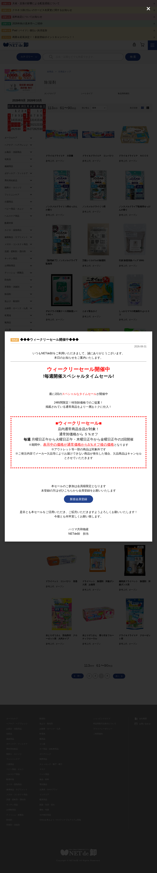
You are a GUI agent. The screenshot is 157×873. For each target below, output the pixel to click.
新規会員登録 (78, 499)
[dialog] (78, 436)
